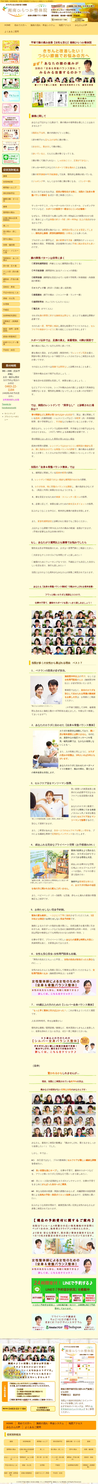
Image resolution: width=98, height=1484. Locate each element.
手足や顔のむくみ (11, 293)
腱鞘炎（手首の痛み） (11, 280)
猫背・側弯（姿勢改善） (11, 330)
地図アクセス (65, 25)
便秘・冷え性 (9, 298)
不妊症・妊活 (9, 350)
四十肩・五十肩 (10, 266)
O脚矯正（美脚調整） (10, 322)
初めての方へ (20, 25)
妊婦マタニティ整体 (11, 343)
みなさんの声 (81, 25)
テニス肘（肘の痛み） (11, 272)
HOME (7, 25)
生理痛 (6, 304)
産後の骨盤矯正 (10, 336)
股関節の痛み (9, 212)
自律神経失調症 (10, 315)
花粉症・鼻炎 (9, 287)
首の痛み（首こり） (10, 232)
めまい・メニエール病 (11, 251)
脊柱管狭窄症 (9, 193)
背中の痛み (8, 239)
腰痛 (5, 176)
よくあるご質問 (11, 31)
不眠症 (6, 310)
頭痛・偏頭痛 (9, 245)
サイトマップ (9, 413)
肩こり (6, 226)
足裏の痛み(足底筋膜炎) (10, 219)
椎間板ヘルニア (10, 187)
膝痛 (5, 207)
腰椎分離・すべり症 (11, 200)
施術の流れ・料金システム (42, 25)
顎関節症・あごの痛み (11, 259)
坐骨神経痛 (8, 182)
